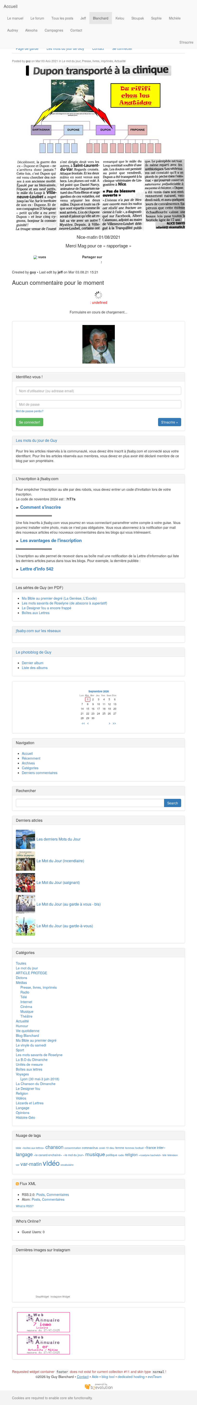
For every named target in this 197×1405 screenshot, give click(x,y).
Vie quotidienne (27, 1030)
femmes (129, 1148)
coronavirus (90, 1147)
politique (111, 1155)
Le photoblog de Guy (33, 652)
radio (121, 1155)
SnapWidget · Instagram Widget (53, 1296)
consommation (72, 1148)
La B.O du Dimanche (32, 1059)
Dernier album (32, 662)
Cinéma (26, 1006)
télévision (172, 1155)
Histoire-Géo (25, 1117)
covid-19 (104, 1148)
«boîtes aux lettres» (33, 1148)
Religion (22, 1093)
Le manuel (15, 18)
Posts (40, 1194)
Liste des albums (35, 667)
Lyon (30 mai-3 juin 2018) (39, 1078)
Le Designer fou (28, 1088)
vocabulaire (67, 1164)
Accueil (11, 6)
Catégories (30, 767)
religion (131, 1154)
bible (18, 1148)
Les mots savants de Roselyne (39, 1054)
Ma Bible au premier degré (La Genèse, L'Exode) (59, 598)
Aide (95, 1376)
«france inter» (155, 1147)
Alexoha (31, 30)
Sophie (156, 18)
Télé (23, 996)
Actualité (120, 61)
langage (24, 1154)
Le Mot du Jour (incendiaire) (60, 860)
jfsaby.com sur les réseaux (38, 630)
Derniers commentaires (39, 772)
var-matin (31, 1163)
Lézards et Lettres (29, 1102)
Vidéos (21, 1098)
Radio (24, 992)
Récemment (31, 758)
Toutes (21, 963)
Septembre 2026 (98, 691)
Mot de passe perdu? (29, 411)
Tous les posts (62, 18)
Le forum (37, 18)
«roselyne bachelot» (150, 1155)
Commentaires (58, 1194)
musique (95, 1154)
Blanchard (100, 18)
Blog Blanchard (27, 1035)
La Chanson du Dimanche (35, 1083)
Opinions (22, 1112)
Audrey (12, 30)
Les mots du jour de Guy (36, 440)
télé (164, 1155)
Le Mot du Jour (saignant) (58, 882)
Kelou (120, 18)
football (139, 1148)
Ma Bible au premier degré (36, 1040)
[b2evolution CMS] (98, 1386)
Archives (28, 763)
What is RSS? (25, 1206)
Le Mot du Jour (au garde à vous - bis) (69, 904)
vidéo (51, 1163)
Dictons (21, 977)
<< (83, 723)
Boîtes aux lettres (29, 1069)
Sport (20, 1049)
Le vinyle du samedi (31, 1045)
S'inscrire (186, 42)
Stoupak (137, 18)
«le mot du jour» (73, 1155)
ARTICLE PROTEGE (31, 972)
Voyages (22, 1074)
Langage (22, 1107)
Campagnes (54, 30)
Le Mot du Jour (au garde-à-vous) (65, 925)
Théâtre (26, 1016)
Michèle (175, 18)
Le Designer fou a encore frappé (46, 607)
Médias (21, 982)
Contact (76, 30)
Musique (26, 1011)
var (17, 1164)
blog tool (108, 1376)
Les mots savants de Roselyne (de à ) (64, 603)
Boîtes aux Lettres (35, 612)
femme (119, 1148)
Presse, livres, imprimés (97, 61)
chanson (54, 1146)
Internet (26, 1001)
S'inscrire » (169, 422)
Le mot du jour (71, 61)
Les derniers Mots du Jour (58, 839)
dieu (112, 1148)
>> (114, 723)
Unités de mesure (29, 1064)
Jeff (83, 18)
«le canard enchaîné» (48, 1155)
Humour (22, 1025)
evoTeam (155, 1376)
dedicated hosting (131, 1376)
